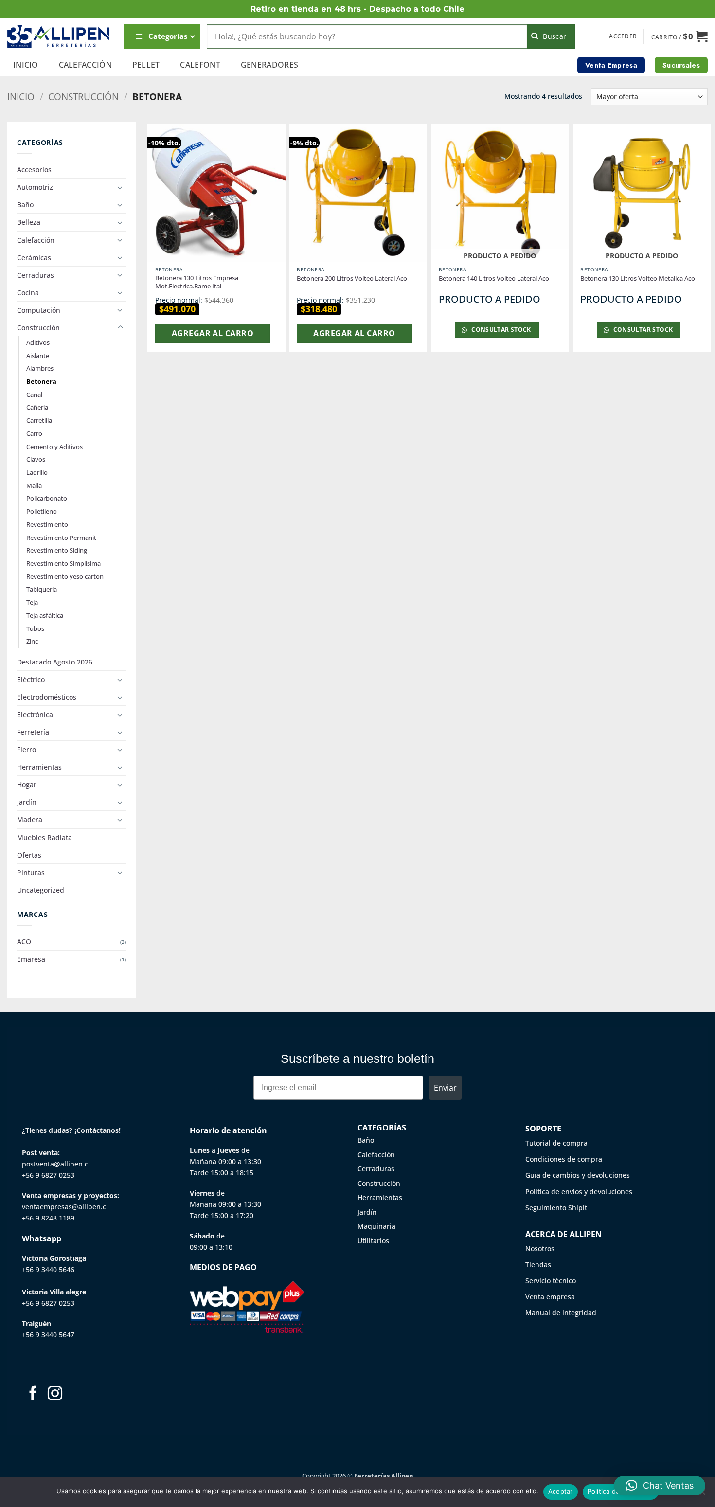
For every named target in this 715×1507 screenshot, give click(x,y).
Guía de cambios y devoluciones (577, 1175)
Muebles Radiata (44, 837)
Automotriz (35, 187)
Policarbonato (46, 498)
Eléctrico (31, 679)
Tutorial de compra (556, 1143)
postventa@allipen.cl (56, 1163)
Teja (32, 602)
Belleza (28, 222)
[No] (702, 1495)
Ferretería (33, 731)
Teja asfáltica (44, 615)
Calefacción (85, 64)
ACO (24, 941)
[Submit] (551, 36)
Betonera (41, 381)
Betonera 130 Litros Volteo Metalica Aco (637, 278)
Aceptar (560, 1491)
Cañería (37, 407)
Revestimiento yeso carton (65, 576)
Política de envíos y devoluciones (578, 1191)
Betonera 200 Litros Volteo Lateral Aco (352, 278)
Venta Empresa (611, 65)
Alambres (40, 368)
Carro (34, 433)
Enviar (445, 1087)
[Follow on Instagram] (55, 1394)
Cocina (28, 292)
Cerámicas (34, 257)
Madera (29, 819)
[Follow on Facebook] (33, 1394)
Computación (38, 310)
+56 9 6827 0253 (48, 1175)
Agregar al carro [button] (212, 333)
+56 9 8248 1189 (48, 1217)
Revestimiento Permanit (61, 537)
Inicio (25, 64)
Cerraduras (35, 275)
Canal (34, 394)
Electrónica (35, 714)
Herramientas (39, 766)
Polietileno (41, 511)
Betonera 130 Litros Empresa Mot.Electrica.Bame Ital (196, 282)
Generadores (270, 64)
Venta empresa (550, 1296)
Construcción (83, 96)
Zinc (32, 641)
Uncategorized (40, 890)
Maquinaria (376, 1226)
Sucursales (681, 65)
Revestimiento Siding (56, 550)
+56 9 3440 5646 (48, 1269)
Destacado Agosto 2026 (54, 661)
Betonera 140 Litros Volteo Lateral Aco (494, 278)
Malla (34, 485)
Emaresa (31, 959)
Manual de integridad (560, 1312)
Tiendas (538, 1264)
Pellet (146, 64)
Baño (25, 204)
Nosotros (539, 1248)
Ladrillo (37, 472)
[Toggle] (120, 187)
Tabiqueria (41, 589)
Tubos (35, 628)
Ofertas (29, 855)
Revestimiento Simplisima (63, 563)
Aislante (37, 355)
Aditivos (38, 342)
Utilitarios (373, 1240)
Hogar (26, 784)
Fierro (26, 749)
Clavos (35, 459)
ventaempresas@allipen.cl (65, 1206)
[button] (623, 36)
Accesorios (34, 169)
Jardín (26, 802)
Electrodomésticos (46, 696)
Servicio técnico (550, 1280)
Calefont (200, 64)
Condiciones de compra (563, 1159)
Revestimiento (47, 524)
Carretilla (39, 420)
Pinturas (31, 872)
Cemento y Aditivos (54, 446)
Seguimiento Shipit (556, 1207)
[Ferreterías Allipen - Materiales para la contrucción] (58, 36)
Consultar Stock (500, 329)
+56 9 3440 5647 (48, 1334)
